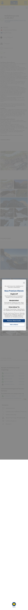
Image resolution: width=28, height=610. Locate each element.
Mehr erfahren (14, 324)
